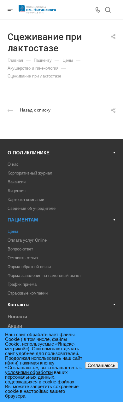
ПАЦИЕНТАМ (23, 219)
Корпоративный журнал (30, 173)
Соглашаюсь (101, 365)
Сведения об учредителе (32, 208)
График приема (22, 284)
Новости (17, 316)
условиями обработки (29, 372)
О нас (13, 164)
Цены (13, 231)
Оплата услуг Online (27, 240)
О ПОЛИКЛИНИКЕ (29, 152)
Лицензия (17, 190)
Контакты (19, 304)
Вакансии (17, 182)
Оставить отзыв (23, 258)
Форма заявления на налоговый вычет (44, 275)
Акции (15, 326)
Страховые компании (28, 293)
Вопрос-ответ (20, 249)
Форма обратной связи (29, 266)
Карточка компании (26, 199)
